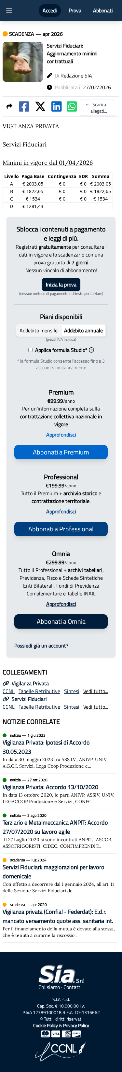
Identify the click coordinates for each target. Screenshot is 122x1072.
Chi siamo (49, 987)
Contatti (72, 987)
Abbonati (103, 10)
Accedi (50, 10)
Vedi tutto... (95, 691)
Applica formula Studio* (60, 350)
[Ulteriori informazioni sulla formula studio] (91, 350)
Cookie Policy (45, 1025)
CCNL (9, 691)
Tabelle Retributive (39, 691)
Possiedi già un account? (41, 645)
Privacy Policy (76, 1025)
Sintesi (71, 691)
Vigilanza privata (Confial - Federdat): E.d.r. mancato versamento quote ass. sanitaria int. (58, 916)
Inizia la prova (61, 284)
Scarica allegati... (98, 107)
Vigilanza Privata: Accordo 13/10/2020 (50, 787)
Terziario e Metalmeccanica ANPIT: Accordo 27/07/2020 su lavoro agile (55, 827)
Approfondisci (61, 435)
